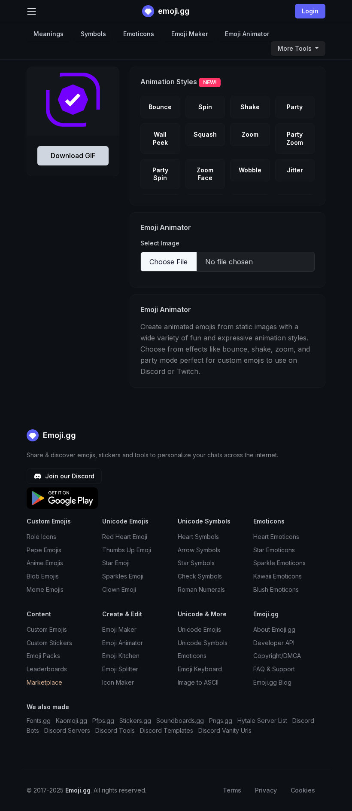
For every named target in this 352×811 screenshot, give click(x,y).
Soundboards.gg (180, 720)
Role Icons (41, 536)
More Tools (295, 48)
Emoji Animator (247, 33)
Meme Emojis (45, 589)
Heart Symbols (198, 536)
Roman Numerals (201, 589)
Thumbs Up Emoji (126, 550)
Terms (232, 790)
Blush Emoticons (276, 589)
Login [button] (310, 11)
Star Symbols (196, 562)
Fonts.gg (39, 720)
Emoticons (138, 33)
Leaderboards (47, 669)
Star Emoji (116, 562)
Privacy (266, 790)
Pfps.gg (103, 720)
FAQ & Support (274, 669)
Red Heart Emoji (124, 536)
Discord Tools (115, 730)
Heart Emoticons (276, 536)
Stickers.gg (135, 720)
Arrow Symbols (199, 550)
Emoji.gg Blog (272, 682)
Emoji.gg (58, 435)
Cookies (303, 790)
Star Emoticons (274, 550)
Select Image (159, 243)
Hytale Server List (262, 720)
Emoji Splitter (120, 669)
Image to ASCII (198, 682)
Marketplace (44, 682)
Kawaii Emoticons (277, 576)
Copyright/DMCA (277, 655)
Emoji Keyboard (200, 669)
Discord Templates (166, 730)
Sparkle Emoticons (279, 562)
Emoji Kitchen (121, 655)
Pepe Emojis (44, 550)
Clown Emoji (119, 589)
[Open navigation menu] (31, 11)
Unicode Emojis (199, 629)
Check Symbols (200, 576)
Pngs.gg (220, 720)
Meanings (48, 33)
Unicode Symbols (203, 642)
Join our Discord (68, 476)
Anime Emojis (45, 562)
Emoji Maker (189, 33)
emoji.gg (172, 10)
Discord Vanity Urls (225, 730)
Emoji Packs (43, 655)
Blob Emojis (43, 576)
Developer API (273, 642)
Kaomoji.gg (71, 720)
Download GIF (73, 155)
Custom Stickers (49, 642)
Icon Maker (118, 682)
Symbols (93, 33)
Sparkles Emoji (122, 576)
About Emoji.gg (274, 629)
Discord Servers (67, 730)
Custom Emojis (47, 629)
